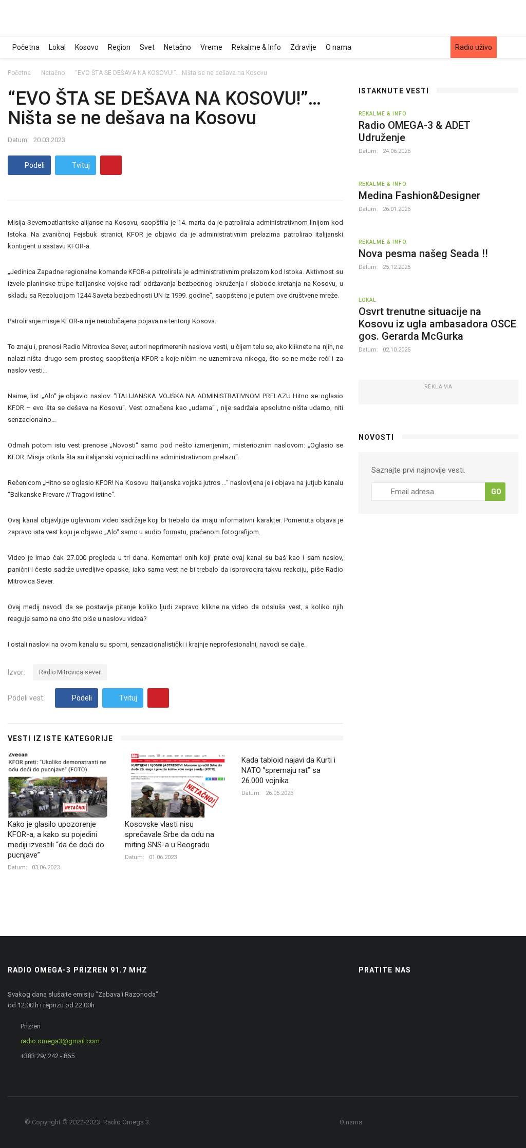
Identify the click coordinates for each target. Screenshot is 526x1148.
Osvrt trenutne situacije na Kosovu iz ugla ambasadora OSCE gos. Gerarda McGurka (437, 323)
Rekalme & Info (256, 47)
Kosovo (87, 47)
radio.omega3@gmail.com (60, 1041)
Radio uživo (473, 47)
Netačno (177, 47)
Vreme (211, 47)
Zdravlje (303, 47)
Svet (147, 47)
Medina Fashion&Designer (419, 195)
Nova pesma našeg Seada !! (423, 253)
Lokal (57, 47)
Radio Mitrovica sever (70, 672)
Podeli (34, 165)
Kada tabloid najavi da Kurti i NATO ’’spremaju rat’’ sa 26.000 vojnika (288, 770)
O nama (338, 47)
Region (119, 47)
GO (496, 492)
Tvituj (80, 165)
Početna (26, 47)
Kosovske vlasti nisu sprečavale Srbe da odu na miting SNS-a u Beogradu (169, 834)
